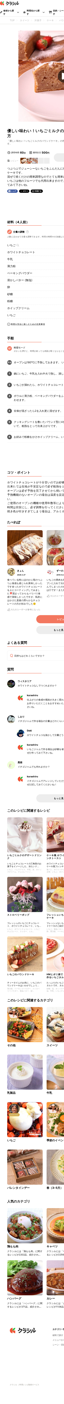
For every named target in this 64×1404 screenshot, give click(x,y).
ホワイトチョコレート (21, 252)
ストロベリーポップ (18, 914)
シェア (13, 191)
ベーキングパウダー (19, 273)
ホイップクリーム (18, 308)
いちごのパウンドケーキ (20, 974)
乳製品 (11, 1092)
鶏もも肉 (13, 1246)
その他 (11, 1045)
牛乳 (10, 259)
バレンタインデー (18, 1187)
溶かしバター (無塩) (19, 280)
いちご (11, 245)
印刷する (38, 191)
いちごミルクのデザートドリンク (24, 856)
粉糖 (10, 301)
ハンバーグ (14, 1298)
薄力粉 (11, 266)
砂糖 (10, 294)
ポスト (25, 191)
